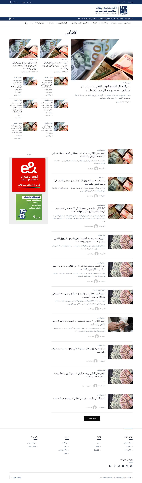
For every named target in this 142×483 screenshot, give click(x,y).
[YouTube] (123, 466)
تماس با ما (122, 2)
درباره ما (130, 2)
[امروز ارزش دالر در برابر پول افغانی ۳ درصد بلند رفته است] (120, 401)
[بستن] (13, 19)
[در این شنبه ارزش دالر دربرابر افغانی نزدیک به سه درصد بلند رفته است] (120, 352)
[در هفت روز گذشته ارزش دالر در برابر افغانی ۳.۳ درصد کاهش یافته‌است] (30, 126)
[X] (127, 466)
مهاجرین (85, 23)
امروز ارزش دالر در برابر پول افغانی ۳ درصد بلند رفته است (79, 398)
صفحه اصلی (127, 23)
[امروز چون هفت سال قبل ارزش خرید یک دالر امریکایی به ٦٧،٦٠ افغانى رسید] (30, 81)
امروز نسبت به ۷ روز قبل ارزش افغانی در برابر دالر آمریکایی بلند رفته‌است (55, 65)
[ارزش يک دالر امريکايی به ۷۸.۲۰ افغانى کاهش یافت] (61, 126)
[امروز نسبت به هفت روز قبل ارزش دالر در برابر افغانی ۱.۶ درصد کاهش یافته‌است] (120, 184)
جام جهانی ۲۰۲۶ (39, 23)
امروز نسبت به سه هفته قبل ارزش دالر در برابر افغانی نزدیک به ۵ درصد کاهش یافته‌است (16, 107)
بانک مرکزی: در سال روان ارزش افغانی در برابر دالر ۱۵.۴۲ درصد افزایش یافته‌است (24, 65)
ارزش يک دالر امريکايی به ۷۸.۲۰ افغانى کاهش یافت (46, 128)
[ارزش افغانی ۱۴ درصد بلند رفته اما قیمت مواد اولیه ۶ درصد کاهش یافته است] (120, 324)
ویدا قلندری (90, 168)
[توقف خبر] (10, 19)
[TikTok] (114, 466)
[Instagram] (118, 466)
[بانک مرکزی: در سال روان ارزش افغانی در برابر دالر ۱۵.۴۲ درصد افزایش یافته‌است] (23, 48)
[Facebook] (131, 466)
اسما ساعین (89, 361)
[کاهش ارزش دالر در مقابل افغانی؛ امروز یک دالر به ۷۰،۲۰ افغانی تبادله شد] (61, 104)
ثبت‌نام (16, 2)
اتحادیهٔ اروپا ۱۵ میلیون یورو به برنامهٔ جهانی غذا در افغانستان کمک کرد (103, 19)
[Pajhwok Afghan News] (112, 10)
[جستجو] (10, 2)
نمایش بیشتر (92, 418)
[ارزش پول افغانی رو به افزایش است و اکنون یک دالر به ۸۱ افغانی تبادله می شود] (120, 376)
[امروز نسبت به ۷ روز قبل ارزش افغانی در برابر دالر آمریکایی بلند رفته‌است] (54, 48)
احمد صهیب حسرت (87, 386)
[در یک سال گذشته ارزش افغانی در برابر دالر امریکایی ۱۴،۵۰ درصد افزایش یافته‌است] (102, 59)
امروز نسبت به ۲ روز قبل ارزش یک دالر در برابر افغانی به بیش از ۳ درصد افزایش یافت (46, 85)
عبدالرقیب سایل (88, 226)
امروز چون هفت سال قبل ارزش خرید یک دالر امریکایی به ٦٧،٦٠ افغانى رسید (16, 85)
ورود (23, 2)
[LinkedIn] (110, 466)
